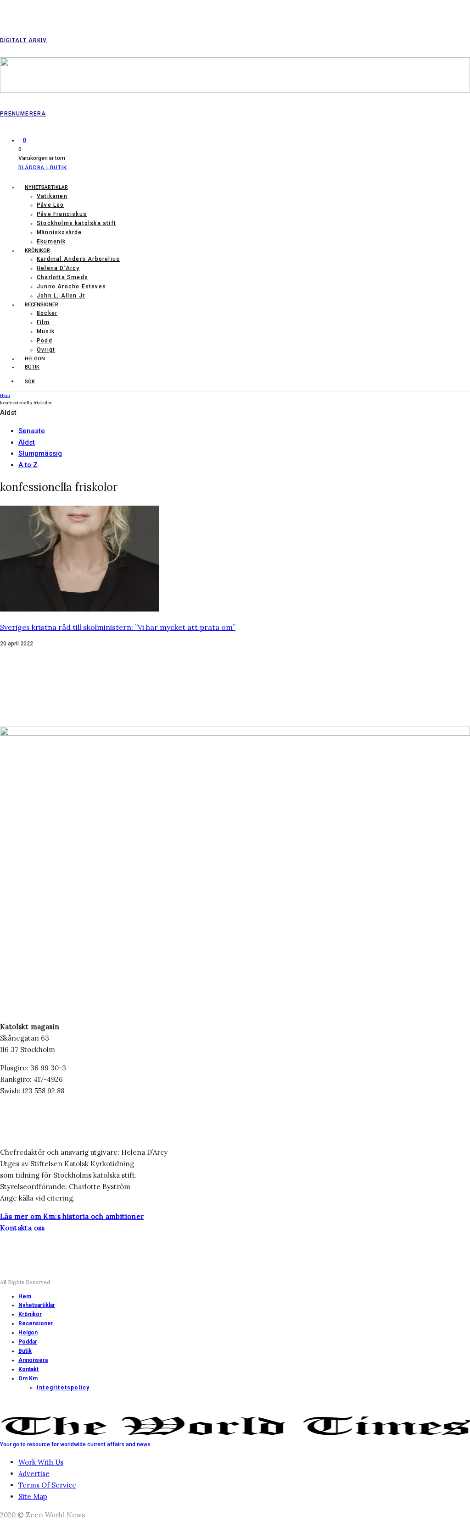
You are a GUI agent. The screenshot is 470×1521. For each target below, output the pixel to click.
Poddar (27, 1342)
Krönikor (37, 251)
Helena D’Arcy (58, 268)
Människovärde (59, 232)
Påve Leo (50, 205)
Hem (24, 1296)
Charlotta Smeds (62, 277)
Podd (44, 340)
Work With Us (40, 1462)
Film (43, 322)
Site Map (32, 1496)
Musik (46, 331)
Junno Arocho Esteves (71, 286)
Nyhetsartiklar (46, 187)
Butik (32, 367)
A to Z (28, 465)
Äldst (26, 442)
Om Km (28, 1378)
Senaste (31, 431)
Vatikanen (52, 196)
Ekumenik (51, 241)
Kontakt (28, 1369)
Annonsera (33, 1360)
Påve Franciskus (62, 214)
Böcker (47, 313)
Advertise (34, 1473)
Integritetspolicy (63, 1387)
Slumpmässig (40, 453)
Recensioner (41, 305)
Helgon (35, 359)
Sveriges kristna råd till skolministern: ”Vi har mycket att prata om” (117, 627)
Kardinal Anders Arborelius (78, 259)
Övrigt (46, 350)
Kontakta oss (22, 1227)
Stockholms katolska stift (76, 223)
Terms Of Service (47, 1485)
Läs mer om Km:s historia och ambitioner (72, 1216)
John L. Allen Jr (61, 295)
